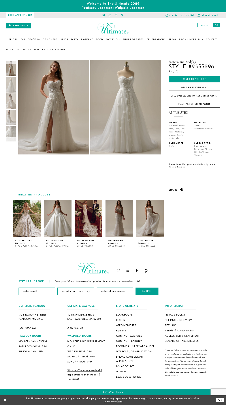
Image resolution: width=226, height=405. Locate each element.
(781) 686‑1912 (75, 328)
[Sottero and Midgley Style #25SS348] (119, 218)
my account (125, 366)
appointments (126, 325)
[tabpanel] (53, 107)
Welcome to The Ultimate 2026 (113, 4)
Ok (220, 400)
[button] (171, 15)
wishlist (122, 371)
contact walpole (129, 336)
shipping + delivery (178, 320)
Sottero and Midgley (31, 50)
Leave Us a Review (128, 377)
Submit (147, 291)
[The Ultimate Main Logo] (113, 28)
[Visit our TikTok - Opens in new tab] (110, 15)
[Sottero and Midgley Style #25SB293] (150, 218)
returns (171, 325)
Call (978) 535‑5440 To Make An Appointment (195, 96)
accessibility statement (182, 336)
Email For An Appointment (194, 104)
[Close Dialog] (5, 400)
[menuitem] (13, 40)
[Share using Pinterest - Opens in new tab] (182, 190)
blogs (120, 320)
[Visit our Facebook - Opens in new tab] (116, 15)
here (119, 401)
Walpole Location (129, 8)
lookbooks (124, 315)
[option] (26, 223)
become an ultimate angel (135, 346)
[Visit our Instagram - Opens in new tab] (103, 15)
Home (9, 50)
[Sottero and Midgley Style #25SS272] (88, 218)
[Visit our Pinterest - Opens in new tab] (122, 15)
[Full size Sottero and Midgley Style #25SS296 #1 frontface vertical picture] (125, 107)
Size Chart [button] (176, 72)
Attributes (178, 113)
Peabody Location (97, 8)
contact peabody (129, 341)
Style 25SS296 (57, 50)
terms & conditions (179, 330)
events (121, 330)
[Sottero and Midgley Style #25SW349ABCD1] (27, 218)
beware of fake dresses (182, 341)
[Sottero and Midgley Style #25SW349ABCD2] (58, 218)
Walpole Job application (134, 351)
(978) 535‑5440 (27, 328)
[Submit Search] (216, 25)
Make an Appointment (194, 88)
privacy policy (175, 315)
